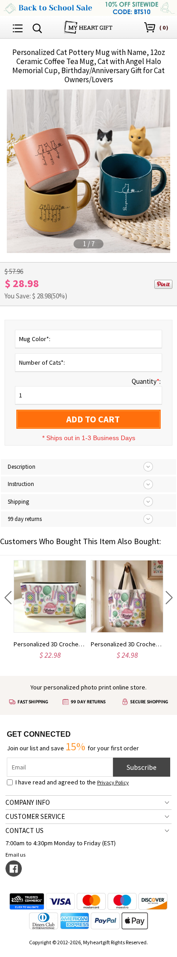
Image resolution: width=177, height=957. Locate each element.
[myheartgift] (88, 26)
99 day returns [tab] (25, 519)
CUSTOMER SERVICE (35, 816)
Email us (15, 854)
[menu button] (18, 27)
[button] (8, 597)
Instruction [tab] (21, 484)
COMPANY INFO (27, 802)
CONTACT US (24, 830)
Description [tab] (21, 467)
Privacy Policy (113, 782)
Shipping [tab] (18, 502)
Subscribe (142, 767)
